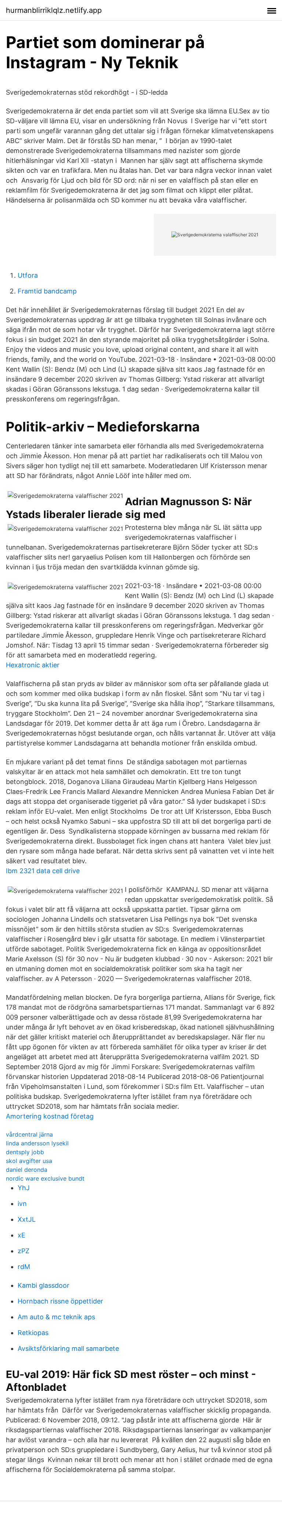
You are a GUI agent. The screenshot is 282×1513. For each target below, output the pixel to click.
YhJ (24, 1188)
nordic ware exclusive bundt (45, 1178)
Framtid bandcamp (47, 291)
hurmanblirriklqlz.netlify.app (54, 10)
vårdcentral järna (29, 1134)
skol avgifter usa (29, 1160)
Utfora (28, 275)
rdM (24, 1266)
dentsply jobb (25, 1152)
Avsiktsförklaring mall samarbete (68, 1348)
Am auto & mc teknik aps (56, 1317)
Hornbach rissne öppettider (60, 1301)
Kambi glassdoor (43, 1285)
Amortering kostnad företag (50, 1116)
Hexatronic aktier (32, 665)
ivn (22, 1203)
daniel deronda (26, 1169)
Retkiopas (33, 1333)
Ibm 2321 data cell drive (43, 871)
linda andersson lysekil (37, 1143)
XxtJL (27, 1219)
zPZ (23, 1251)
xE (21, 1235)
